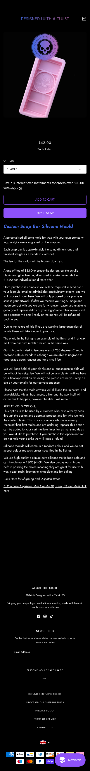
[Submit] (72, 652)
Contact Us (45, 727)
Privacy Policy (45, 710)
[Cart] (84, 18)
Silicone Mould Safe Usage (45, 670)
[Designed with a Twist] (45, 18)
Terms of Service (45, 719)
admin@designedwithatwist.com (53, 291)
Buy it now (45, 213)
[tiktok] (51, 616)
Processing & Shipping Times (45, 702)
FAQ (45, 678)
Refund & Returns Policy (45, 694)
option (8, 161)
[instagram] (45, 616)
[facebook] (38, 616)
